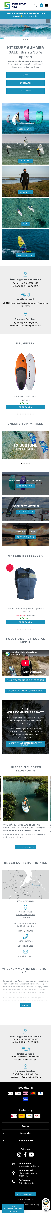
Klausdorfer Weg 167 (25, 915)
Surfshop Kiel (25, 912)
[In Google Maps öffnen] (25, 885)
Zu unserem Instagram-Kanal (25, 691)
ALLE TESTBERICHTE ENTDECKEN (25, 680)
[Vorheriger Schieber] (7, 39)
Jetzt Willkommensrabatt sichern (25, 744)
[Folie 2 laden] (25, 39)
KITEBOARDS (25, 83)
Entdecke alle (25, 847)
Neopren (25, 192)
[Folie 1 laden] (23, 39)
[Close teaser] (25, 1203)
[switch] (46, 1209)
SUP (25, 224)
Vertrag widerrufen (25, 1194)
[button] (21, 463)
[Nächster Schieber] (44, 39)
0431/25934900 (31, 283)
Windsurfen (25, 255)
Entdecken (25, 407)
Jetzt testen (25, 511)
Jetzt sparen (25, 486)
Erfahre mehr (25, 537)
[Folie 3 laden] (27, 39)
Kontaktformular (25, 956)
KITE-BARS (26, 91)
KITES (25, 75)
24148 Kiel (25, 917)
